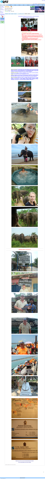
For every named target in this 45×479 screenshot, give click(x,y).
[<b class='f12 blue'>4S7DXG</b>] (39, 12)
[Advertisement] (24, 472)
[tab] (6, 13)
